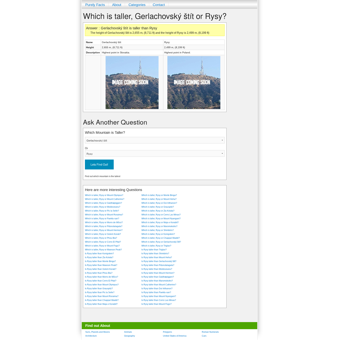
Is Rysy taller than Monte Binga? (100, 261)
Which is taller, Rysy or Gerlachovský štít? (161, 242)
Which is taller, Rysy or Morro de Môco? (104, 222)
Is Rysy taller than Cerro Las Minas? (158, 300)
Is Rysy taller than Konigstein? (99, 253)
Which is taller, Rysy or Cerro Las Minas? (161, 214)
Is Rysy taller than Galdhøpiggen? (157, 277)
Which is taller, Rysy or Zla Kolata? (157, 211)
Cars (204, 336)
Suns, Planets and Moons (97, 332)
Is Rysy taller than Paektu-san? (156, 292)
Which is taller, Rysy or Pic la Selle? (102, 211)
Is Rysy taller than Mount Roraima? (101, 296)
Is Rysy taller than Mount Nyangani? (158, 296)
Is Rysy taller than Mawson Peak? (101, 265)
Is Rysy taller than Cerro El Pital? (100, 281)
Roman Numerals (210, 332)
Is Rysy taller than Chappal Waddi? (102, 300)
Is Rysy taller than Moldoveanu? (156, 269)
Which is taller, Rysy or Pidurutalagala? (103, 226)
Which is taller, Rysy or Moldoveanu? (102, 207)
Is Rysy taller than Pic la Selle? (99, 292)
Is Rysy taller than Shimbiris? (155, 253)
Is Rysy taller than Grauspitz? (99, 288)
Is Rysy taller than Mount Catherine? (158, 284)
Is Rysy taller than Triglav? (154, 249)
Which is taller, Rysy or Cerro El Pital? (103, 242)
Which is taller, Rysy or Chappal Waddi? (160, 238)
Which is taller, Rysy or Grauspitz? (157, 207)
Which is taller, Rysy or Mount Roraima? (104, 214)
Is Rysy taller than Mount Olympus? (102, 284)
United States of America (174, 336)
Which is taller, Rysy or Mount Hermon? (104, 230)
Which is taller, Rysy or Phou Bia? (101, 238)
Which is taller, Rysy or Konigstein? (158, 234)
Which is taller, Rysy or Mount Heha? (159, 199)
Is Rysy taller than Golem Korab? (100, 269)
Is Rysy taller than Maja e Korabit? (101, 304)
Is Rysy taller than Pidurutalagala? (157, 265)
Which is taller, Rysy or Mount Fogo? (102, 246)
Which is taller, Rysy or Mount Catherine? (104, 199)
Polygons (167, 332)
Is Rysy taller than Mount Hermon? (157, 273)
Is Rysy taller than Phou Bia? (98, 273)
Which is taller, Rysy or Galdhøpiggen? (103, 203)
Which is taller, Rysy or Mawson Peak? (103, 249)
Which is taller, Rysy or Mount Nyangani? (161, 218)
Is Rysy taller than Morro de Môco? (101, 277)
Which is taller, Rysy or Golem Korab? (103, 234)
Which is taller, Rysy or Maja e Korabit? (160, 222)
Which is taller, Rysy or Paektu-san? (102, 218)
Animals (128, 332)
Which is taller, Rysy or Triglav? (156, 246)
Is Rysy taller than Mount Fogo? (156, 304)
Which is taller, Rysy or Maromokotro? (159, 226)
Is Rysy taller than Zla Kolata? (99, 257)
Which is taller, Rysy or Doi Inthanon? (159, 203)
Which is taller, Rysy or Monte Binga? (159, 195)
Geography (129, 336)
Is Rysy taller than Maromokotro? (157, 281)
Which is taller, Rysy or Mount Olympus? (104, 195)
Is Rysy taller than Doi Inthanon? (157, 288)
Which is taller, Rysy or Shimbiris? (157, 230)
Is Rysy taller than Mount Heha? (156, 257)
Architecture (91, 336)
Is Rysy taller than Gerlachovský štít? (158, 261)
